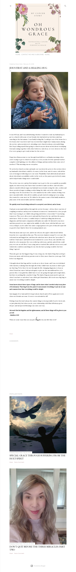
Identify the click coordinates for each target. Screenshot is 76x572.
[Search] (65, 5)
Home (17, 54)
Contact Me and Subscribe (32, 54)
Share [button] (11, 334)
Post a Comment (19, 462)
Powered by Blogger (39, 566)
